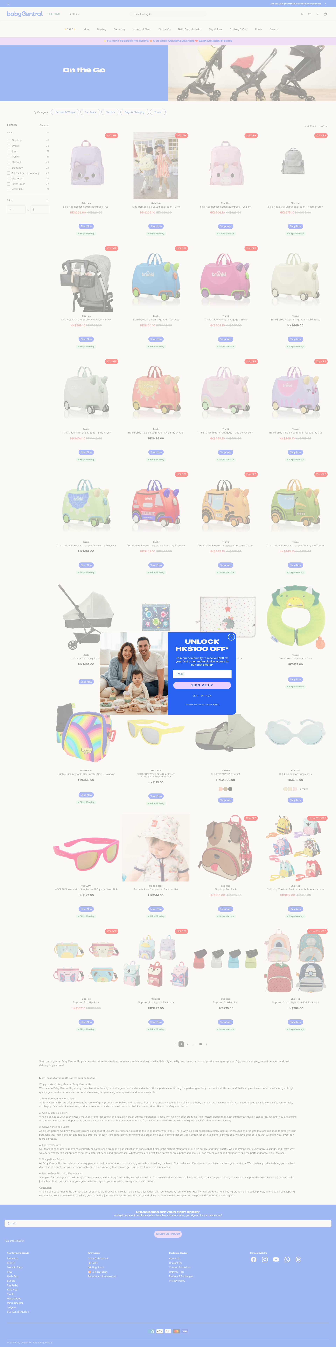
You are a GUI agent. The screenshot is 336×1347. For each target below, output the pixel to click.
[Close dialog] (231, 637)
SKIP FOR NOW (202, 695)
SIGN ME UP (202, 685)
